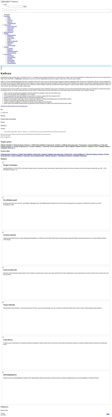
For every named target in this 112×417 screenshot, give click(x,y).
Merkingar (10, 50)
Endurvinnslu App (12, 26)
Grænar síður (10, 27)
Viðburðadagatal (11, 23)
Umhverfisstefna (11, 63)
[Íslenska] (6, 10)
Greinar (9, 19)
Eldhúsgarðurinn (11, 35)
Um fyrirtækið (11, 61)
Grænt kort (10, 29)
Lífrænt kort (10, 30)
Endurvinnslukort (8, 32)
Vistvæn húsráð (11, 45)
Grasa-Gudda (10, 38)
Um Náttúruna (7, 54)
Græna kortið (7, 25)
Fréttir (8, 17)
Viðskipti (6, 47)
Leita (5, 4)
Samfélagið (7, 16)
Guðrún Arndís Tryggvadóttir (8, 119)
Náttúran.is (15, 1)
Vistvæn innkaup (11, 53)
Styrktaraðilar (10, 60)
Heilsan (9, 39)
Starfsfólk (9, 58)
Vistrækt (9, 44)
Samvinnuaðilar (11, 57)
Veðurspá (9, 22)
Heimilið (6, 33)
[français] (16, 10)
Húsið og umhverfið (12, 41)
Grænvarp (9, 20)
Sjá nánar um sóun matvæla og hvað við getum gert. (14, 106)
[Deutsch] (11, 10)
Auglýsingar (10, 55)
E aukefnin (10, 48)
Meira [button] (108, 414)
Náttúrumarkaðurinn (12, 51)
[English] (9, 10)
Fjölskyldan (10, 36)
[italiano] (13, 10)
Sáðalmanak (10, 42)
